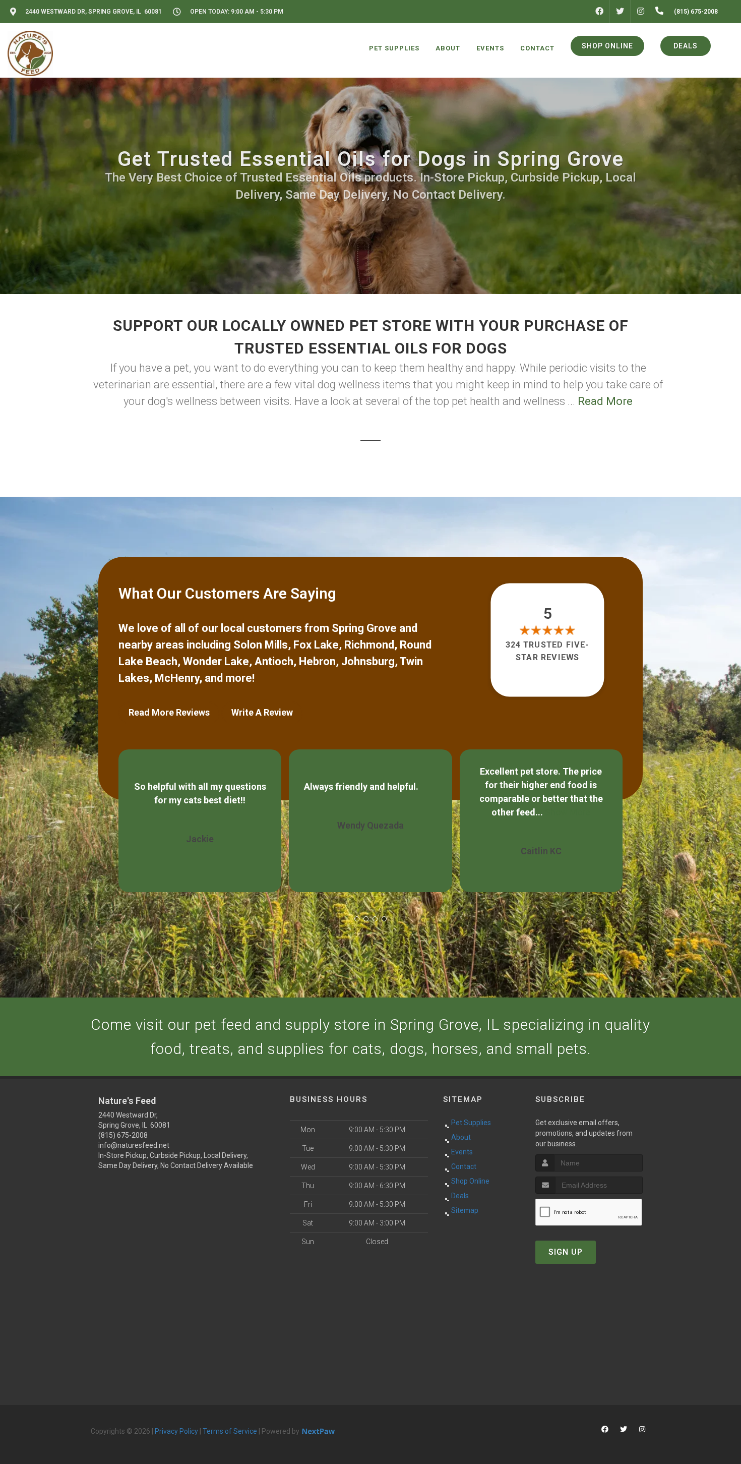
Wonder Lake (216, 661)
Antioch (274, 661)
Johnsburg (368, 661)
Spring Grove (364, 628)
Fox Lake (316, 644)
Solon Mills (260, 644)
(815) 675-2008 (123, 1135)
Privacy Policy (176, 1431)
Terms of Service (230, 1431)
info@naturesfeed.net (133, 1145)
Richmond (369, 644)
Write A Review (262, 712)
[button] (356, 918)
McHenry (177, 678)
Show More (397, 812)
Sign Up (565, 1252)
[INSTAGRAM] (641, 11)
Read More (605, 401)
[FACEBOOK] (599, 11)
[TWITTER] (620, 11)
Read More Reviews (169, 712)
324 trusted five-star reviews (548, 651)
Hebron (317, 661)
